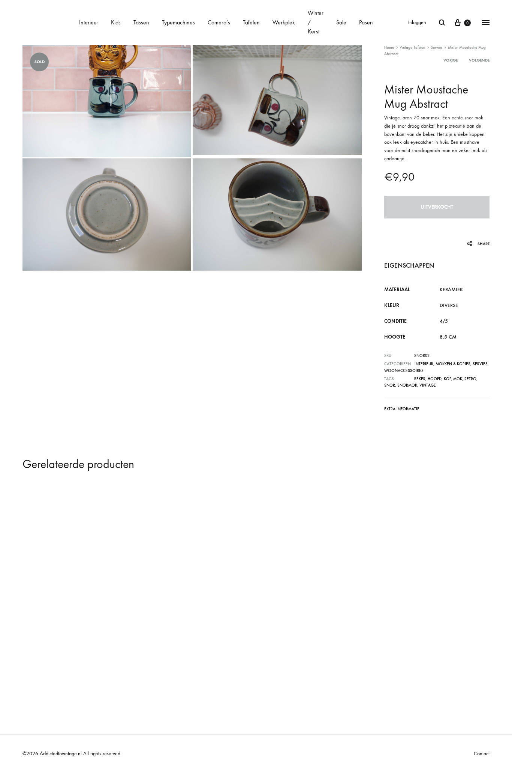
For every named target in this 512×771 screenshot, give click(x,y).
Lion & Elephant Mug (287, 660)
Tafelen (251, 22)
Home (389, 47)
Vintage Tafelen (412, 47)
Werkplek (283, 22)
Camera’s (219, 22)
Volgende (479, 60)
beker (419, 378)
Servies (436, 47)
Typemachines (178, 22)
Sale (341, 22)
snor (389, 385)
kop (447, 378)
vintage (427, 385)
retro (470, 378)
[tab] (401, 410)
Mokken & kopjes (453, 363)
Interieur (88, 22)
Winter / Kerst (315, 22)
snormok (407, 385)
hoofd (435, 378)
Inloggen (417, 22)
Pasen (366, 22)
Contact (482, 753)
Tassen (141, 22)
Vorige (450, 60)
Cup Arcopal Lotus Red (56, 660)
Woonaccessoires (404, 370)
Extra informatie (401, 409)
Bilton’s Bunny (163, 660)
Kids (116, 22)
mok (457, 378)
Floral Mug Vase (399, 660)
